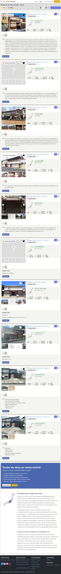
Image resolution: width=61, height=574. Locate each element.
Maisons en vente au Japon (22, 560)
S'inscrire (57, 1)
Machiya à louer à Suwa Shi (34, 282)
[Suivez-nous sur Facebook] (2, 564)
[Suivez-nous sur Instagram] (10, 564)
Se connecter (49, 1)
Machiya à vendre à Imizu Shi (34, 14)
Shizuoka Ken (46, 240)
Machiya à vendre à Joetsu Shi (34, 196)
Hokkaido (33, 560)
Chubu (36, 562)
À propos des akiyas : (7, 560)
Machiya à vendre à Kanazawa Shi (35, 326)
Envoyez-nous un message (52, 565)
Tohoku (38, 560)
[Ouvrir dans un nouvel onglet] (37, 16)
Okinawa (33, 569)
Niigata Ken (44, 196)
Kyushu (38, 566)
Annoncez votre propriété (23, 568)
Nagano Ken (46, 154)
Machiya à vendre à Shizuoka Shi (35, 240)
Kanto (32, 562)
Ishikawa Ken (46, 326)
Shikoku (33, 566)
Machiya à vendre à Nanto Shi (34, 62)
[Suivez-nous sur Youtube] (7, 564)
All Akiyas (48, 560)
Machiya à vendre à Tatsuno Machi (35, 154)
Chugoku (37, 564)
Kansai (33, 564)
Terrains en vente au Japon (22, 564)
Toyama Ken (44, 14)
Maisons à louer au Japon (22, 562)
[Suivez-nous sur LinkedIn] (4, 564)
